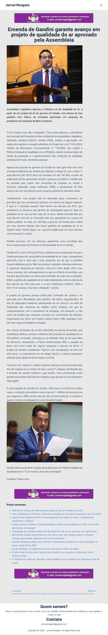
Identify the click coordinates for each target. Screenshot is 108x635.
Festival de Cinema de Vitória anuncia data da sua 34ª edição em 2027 (47, 510)
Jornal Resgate (17, 5)
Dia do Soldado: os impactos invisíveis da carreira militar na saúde (45, 548)
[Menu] (101, 5)
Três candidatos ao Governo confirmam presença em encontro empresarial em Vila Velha (56, 514)
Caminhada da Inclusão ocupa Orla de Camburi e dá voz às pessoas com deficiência (54, 531)
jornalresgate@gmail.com (54, 624)
